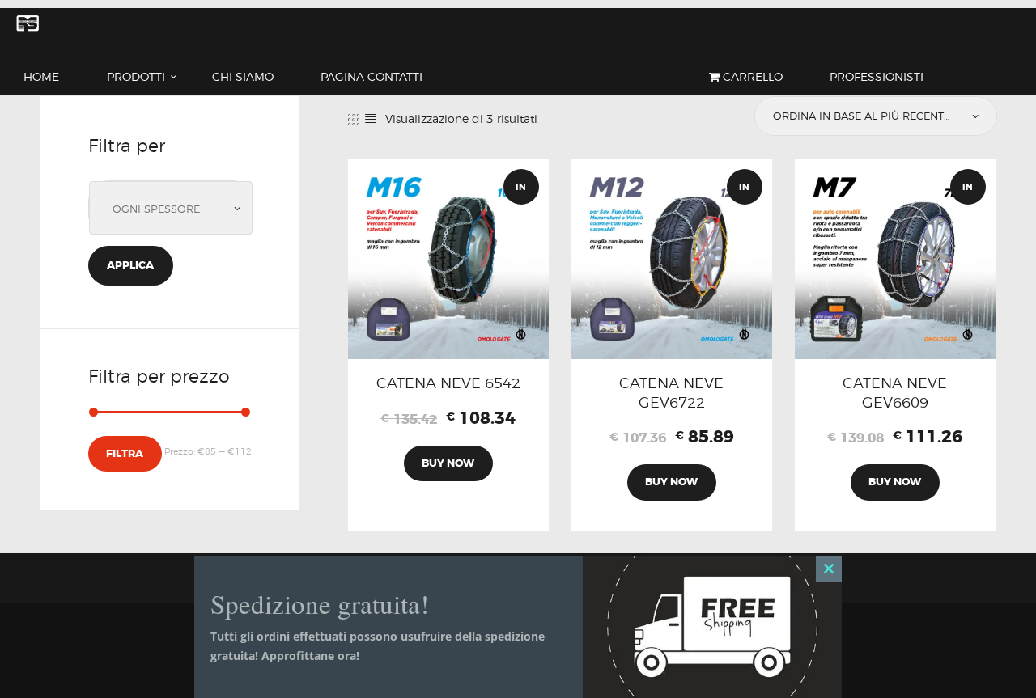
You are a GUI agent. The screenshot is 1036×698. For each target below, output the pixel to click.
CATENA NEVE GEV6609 (895, 392)
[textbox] (175, 209)
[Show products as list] (370, 119)
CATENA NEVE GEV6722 (671, 392)
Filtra (124, 453)
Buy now (448, 463)
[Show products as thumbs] (353, 119)
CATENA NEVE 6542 (448, 382)
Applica (130, 265)
